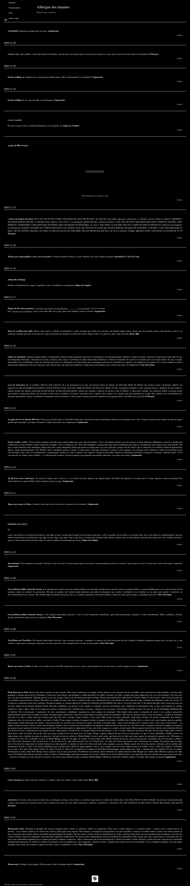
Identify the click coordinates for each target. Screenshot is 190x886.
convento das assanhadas (22, 311)
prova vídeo (13, 749)
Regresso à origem (14, 18)
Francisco (46, 419)
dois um (119, 743)
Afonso (146, 419)
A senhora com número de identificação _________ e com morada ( (62, 308)
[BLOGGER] (95, 881)
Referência (179, 35)
